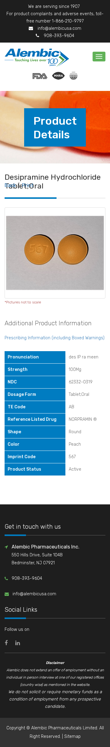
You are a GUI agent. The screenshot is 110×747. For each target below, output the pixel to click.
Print (28, 185)
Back (10, 185)
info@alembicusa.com (59, 28)
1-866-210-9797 (68, 21)
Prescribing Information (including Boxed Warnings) (55, 338)
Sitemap (72, 736)
